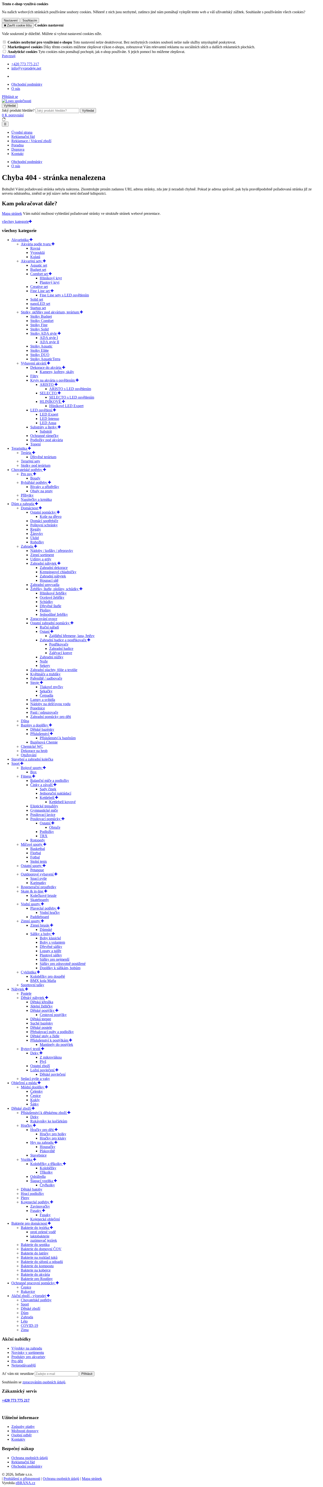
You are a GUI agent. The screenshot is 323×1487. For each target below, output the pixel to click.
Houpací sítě (49, 580)
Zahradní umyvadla (44, 585)
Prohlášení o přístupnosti (22, 1479)
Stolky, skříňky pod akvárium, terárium (50, 312)
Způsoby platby (23, 1427)
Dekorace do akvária (46, 367)
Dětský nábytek (33, 998)
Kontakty (18, 1439)
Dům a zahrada (23, 504)
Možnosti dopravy (25, 1431)
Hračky (27, 1125)
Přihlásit (86, 1374)
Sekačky (46, 691)
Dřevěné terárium (43, 457)
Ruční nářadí (49, 627)
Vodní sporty (31, 904)
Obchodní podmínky (26, 84)
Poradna (17, 145)
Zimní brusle (40, 925)
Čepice (35, 1096)
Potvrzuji (8, 56)
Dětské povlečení (52, 1074)
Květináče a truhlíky (45, 674)
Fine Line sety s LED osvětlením (64, 295)
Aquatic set (38, 265)
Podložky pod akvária (46, 440)
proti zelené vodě (43, 1232)
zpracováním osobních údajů (43, 1382)
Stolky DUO (39, 355)
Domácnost (30, 508)
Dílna (25, 721)
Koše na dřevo (50, 517)
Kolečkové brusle (43, 895)
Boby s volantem (52, 942)
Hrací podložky (32, 1194)
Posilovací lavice (42, 815)
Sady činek (48, 789)
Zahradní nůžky (51, 657)
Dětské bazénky (42, 729)
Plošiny (45, 610)
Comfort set (39, 274)
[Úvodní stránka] (16, 101)
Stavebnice (38, 1155)
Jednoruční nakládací (55, 793)
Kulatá (35, 257)
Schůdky (46, 602)
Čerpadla (46, 695)
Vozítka (27, 1159)
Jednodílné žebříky (54, 614)
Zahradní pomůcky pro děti (50, 717)
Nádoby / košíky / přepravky (51, 551)
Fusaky (36, 1211)
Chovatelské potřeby (27, 470)
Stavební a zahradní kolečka (32, 759)
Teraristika (19, 448)
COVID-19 (29, 1326)
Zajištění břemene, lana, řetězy (72, 636)
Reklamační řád (23, 137)
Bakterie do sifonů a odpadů (42, 1262)
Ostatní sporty (32, 866)
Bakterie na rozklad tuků (39, 1257)
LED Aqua (48, 423)
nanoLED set (40, 304)
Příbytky (27, 495)
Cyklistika (29, 972)
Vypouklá (37, 253)
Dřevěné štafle (50, 606)
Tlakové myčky (51, 687)
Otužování (28, 755)
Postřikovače (58, 644)
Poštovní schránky (44, 525)
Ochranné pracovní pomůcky (33, 1283)
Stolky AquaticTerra (45, 359)
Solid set (36, 299)
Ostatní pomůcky (43, 512)
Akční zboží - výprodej (29, 1296)
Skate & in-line (32, 891)
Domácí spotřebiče (44, 521)
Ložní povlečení (42, 1070)
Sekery (45, 666)
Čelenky (36, 1091)
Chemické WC (32, 746)
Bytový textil (31, 1049)
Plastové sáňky (51, 955)
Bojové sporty (32, 768)
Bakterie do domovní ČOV (41, 1249)
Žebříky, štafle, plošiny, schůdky (54, 589)
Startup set (38, 308)
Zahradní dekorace (54, 568)
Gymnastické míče (44, 810)
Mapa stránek (12, 213)
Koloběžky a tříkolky (46, 1164)
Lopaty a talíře (50, 951)
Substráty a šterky (44, 427)
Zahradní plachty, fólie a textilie (53, 670)
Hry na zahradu (42, 1142)
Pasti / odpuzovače (44, 712)
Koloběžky (48, 1168)
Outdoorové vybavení (37, 874)
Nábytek (18, 989)
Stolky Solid (39, 329)
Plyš (43, 1062)
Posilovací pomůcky (45, 819)
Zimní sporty (31, 921)
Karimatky (38, 883)
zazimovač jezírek (43, 1240)
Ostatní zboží (40, 1066)
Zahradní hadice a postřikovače (63, 640)
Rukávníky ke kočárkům (48, 1121)
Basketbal (37, 849)
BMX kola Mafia (43, 981)
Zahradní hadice (61, 649)
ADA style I (49, 338)
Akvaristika (20, 240)
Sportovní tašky (32, 985)
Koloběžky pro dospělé (47, 976)
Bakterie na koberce (36, 1270)
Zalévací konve (60, 653)
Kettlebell (47, 798)
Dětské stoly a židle (44, 1036)
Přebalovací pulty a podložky (52, 1032)
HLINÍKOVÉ (51, 402)
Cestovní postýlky (53, 1015)
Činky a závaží (41, 785)
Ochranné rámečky (44, 436)
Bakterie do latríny (34, 1253)
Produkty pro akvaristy (28, 1357)
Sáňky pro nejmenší (54, 959)
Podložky (47, 832)
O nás (15, 89)
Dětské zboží (21, 1108)
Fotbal (35, 857)
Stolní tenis (38, 861)
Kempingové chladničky (58, 572)
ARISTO (47, 385)
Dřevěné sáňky (51, 947)
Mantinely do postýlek (56, 1045)
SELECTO (49, 393)
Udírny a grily (40, 559)
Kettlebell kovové (62, 802)
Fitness (26, 776)
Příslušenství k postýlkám (49, 1040)
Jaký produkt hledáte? (18, 110)
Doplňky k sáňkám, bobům (60, 968)
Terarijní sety (30, 461)
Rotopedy (37, 840)
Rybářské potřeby (34, 482)
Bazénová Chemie (44, 742)
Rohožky (37, 542)
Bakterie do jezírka (35, 1228)
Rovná (35, 248)
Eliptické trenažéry (44, 806)
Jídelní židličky (41, 1006)
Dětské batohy (31, 1189)
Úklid (34, 538)
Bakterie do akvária (35, 1274)
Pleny (25, 1198)
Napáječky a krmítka (36, 499)
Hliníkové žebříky (53, 593)
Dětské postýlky (42, 1010)
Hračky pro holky (53, 1134)
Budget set (38, 270)
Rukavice (28, 1291)
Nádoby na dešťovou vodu (50, 704)
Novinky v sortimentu (27, 1353)
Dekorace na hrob (34, 751)
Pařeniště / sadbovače (46, 678)
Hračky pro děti (42, 1130)
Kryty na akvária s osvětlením (53, 380)
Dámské (46, 930)
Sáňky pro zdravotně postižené (63, 964)
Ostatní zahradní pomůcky (50, 623)
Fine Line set (40, 291)
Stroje (35, 683)
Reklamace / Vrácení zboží (31, 141)
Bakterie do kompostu (37, 1266)
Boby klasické (50, 938)
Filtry (34, 376)
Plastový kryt (49, 282)
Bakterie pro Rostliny (37, 1279)
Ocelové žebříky (52, 597)
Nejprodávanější (23, 1365)
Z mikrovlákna (51, 1057)
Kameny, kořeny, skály (57, 372)
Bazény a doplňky (35, 725)
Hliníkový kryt (51, 278)
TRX (44, 836)
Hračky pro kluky (53, 1138)
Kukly (35, 1100)
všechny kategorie (15, 222)
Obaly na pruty (41, 491)
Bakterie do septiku (35, 1245)
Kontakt (17, 154)
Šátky (34, 1104)
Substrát (46, 431)
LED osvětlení (41, 410)
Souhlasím (29, 20)
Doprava (17, 149)
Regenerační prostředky (38, 887)
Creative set (39, 287)
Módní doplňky (33, 1087)
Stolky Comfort (41, 321)
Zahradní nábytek (43, 563)
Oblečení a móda (24, 1083)
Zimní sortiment (42, 555)
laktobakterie (39, 1236)
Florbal (35, 853)
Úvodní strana (21, 132)
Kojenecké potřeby (35, 1202)
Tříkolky (46, 1172)
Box (33, 772)
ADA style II (49, 342)
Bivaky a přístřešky (44, 487)
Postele (26, 993)
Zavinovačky (40, 1206)
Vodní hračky (50, 913)
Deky (34, 1053)
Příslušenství (40, 734)
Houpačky (47, 1147)
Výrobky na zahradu (26, 1348)
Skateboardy (39, 900)
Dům (24, 1313)
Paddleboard (39, 917)
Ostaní (45, 631)
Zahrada (27, 546)
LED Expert (49, 414)
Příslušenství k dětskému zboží (44, 1113)
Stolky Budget (41, 316)
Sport (15, 763)
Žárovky (36, 534)
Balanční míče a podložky (49, 781)
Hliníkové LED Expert (66, 406)
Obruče (54, 827)
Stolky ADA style (44, 333)
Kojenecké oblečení (45, 1219)
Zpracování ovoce (43, 619)
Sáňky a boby (41, 934)
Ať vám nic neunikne (18, 1374)
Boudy (35, 478)
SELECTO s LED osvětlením (71, 397)
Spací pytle (38, 878)
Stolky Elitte (39, 350)
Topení (35, 444)
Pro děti (17, 1361)
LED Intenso (49, 419)
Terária (26, 453)
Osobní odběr (21, 1435)
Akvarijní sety (32, 261)
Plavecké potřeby (43, 908)
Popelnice (37, 708)
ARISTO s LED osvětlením (70, 389)
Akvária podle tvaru (36, 244)
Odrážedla (38, 1177)
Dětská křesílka (41, 1002)
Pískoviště (47, 1151)
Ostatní (45, 823)
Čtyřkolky (47, 1185)
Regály (35, 529)
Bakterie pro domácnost (29, 1223)
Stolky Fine (39, 325)
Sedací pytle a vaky (35, 1079)
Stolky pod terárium (35, 465)
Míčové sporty (32, 844)
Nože (44, 661)
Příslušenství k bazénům (58, 738)
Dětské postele (41, 1027)
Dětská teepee (40, 1019)
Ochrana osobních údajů (29, 1458)
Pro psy (27, 474)
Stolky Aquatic (41, 346)
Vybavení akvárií (34, 363)
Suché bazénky (41, 1023)
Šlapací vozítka (42, 1181)
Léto (24, 1321)
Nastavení (11, 20)
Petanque (37, 870)
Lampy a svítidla (42, 700)
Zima (25, 1330)
